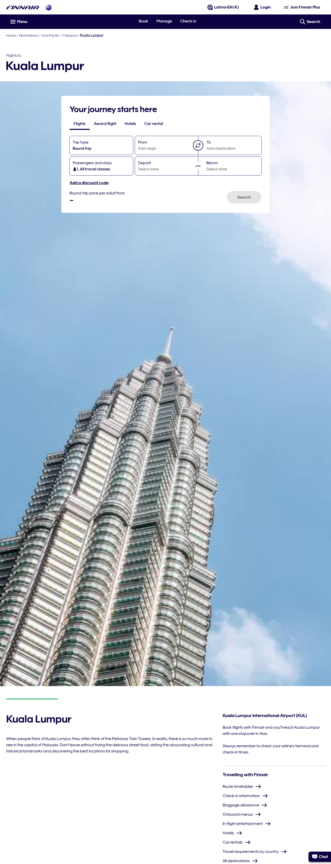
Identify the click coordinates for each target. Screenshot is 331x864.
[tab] (80, 124)
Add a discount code (89, 182)
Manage (164, 21)
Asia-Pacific (50, 35)
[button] (198, 145)
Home (11, 35)
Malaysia (70, 35)
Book (143, 21)
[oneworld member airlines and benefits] (49, 7)
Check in (188, 21)
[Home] (22, 7)
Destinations (28, 35)
